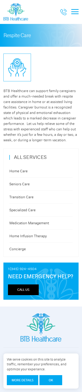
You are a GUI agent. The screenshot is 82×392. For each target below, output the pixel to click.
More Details (22, 380)
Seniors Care (19, 184)
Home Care (18, 171)
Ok (51, 380)
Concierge (17, 249)
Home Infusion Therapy (28, 236)
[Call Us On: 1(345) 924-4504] (63, 13)
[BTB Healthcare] (15, 11)
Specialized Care (22, 210)
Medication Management (29, 223)
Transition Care (21, 197)
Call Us (23, 289)
